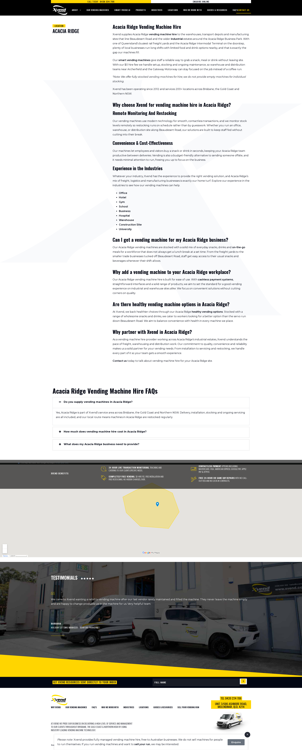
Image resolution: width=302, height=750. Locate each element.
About (75, 10)
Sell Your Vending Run (188, 707)
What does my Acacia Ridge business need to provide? (101, 444)
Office (123, 193)
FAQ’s (235, 10)
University (125, 229)
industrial (177, 38)
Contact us (120, 360)
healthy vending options (207, 311)
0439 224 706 (107, 1)
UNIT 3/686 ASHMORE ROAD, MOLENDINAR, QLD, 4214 (231, 705)
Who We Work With (192, 10)
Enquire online (201, 1)
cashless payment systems (215, 279)
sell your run (142, 744)
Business (125, 211)
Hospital (124, 215)
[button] (151, 402)
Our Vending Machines (98, 10)
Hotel (122, 197)
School (123, 206)
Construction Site (130, 224)
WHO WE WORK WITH (110, 707)
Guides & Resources (217, 10)
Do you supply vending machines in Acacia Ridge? (98, 402)
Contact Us (243, 10)
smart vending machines (134, 60)
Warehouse (126, 220)
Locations (173, 10)
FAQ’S (94, 707)
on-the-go (238, 247)
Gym (122, 202)
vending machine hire (163, 34)
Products (141, 10)
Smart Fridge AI (122, 10)
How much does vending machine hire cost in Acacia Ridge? (105, 431)
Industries (156, 10)
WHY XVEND (56, 707)
